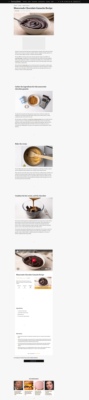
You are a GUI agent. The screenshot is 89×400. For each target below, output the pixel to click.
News (29, 1)
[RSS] (71, 1)
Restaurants (41, 1)
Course (19, 5)
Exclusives (34, 1)
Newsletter (77, 1)
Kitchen (48, 1)
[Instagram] (67, 1)
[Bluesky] (66, 1)
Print (29, 278)
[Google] (69, 1)
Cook (52, 1)
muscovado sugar (18, 58)
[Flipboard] (62, 1)
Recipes (25, 1)
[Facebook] (58, 1)
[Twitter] (60, 1)
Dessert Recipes (26, 5)
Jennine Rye (17, 10)
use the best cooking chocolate (34, 119)
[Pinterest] (64, 1)
